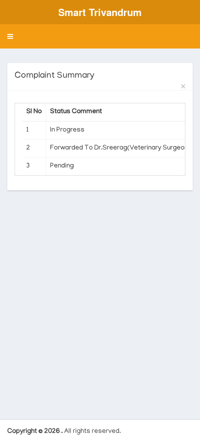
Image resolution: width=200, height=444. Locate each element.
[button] (10, 36)
